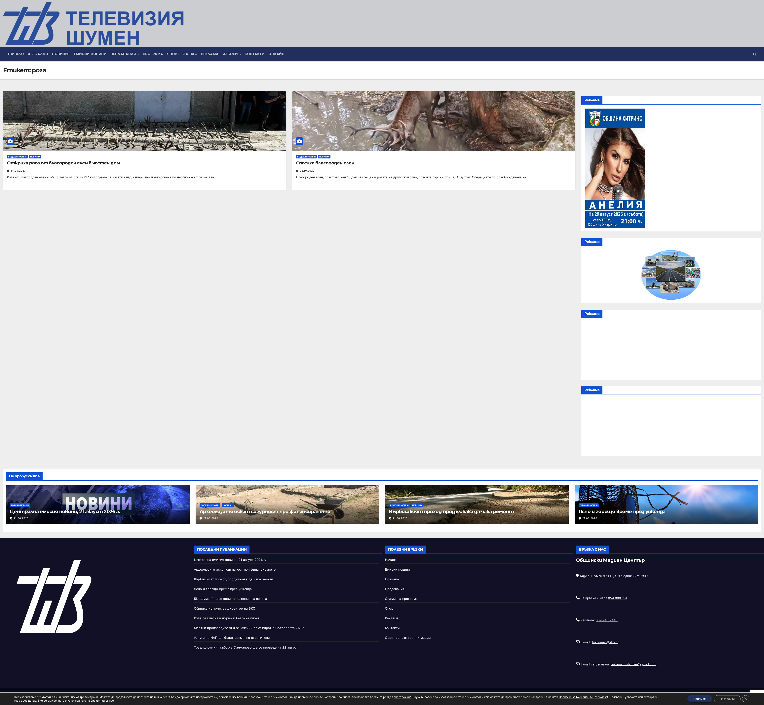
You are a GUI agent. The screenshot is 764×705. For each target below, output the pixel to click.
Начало (16, 54)
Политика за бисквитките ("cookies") (583, 697)
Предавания (123, 54)
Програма (153, 54)
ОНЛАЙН (276, 54)
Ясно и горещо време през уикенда (622, 511)
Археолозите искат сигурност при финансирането (265, 511)
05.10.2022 (307, 170)
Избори (231, 54)
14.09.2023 (18, 170)
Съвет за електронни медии (408, 638)
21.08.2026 (21, 518)
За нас (190, 54)
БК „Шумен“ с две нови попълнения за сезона (230, 599)
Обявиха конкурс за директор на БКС (224, 608)
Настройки (727, 698)
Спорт (173, 54)
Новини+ (61, 54)
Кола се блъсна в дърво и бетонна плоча (227, 618)
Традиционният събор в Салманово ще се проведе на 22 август (246, 647)
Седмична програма (401, 599)
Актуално (38, 54)
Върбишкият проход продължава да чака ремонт (451, 511)
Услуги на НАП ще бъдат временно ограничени (232, 638)
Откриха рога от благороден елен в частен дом (63, 163)
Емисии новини (90, 54)
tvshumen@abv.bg (606, 642)
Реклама (210, 54)
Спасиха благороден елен (325, 163)
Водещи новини (17, 156)
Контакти (254, 54)
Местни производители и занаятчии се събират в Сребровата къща (249, 628)
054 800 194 (617, 598)
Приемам (699, 698)
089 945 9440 (607, 620)
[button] (754, 54)
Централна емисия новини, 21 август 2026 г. (65, 511)
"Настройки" (402, 697)
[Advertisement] (671, 350)
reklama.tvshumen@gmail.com (633, 664)
